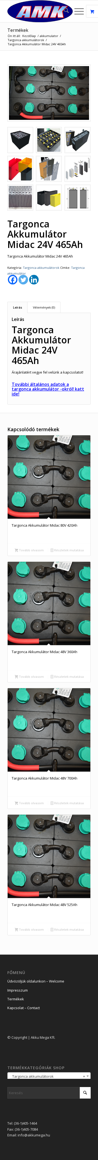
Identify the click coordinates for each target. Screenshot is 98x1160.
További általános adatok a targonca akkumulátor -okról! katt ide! (48, 389)
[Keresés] (63, 11)
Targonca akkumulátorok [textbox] (47, 1076)
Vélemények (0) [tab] (44, 307)
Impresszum (17, 990)
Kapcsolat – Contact (23, 1007)
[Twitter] (23, 279)
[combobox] (49, 1076)
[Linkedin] (34, 279)
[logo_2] (40, 11)
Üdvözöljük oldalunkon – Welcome (35, 981)
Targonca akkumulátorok (41, 268)
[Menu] (76, 11)
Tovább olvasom (31, 550)
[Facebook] (12, 279)
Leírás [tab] (17, 307)
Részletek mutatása (68, 550)
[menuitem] (63, 11)
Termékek (17, 30)
